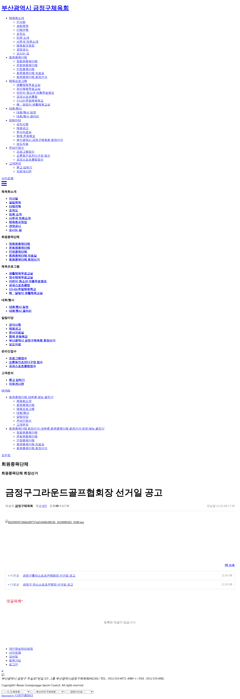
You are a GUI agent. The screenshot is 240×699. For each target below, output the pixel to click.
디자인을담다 (17, 695)
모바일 (13, 656)
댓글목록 (13, 601)
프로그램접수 (25, 151)
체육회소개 (16, 18)
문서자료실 (24, 132)
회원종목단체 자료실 (30, 73)
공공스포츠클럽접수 (30, 159)
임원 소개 (22, 37)
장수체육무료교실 (28, 88)
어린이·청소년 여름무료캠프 (35, 92)
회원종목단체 (18, 57)
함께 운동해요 (25, 136)
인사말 (21, 22)
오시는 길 (22, 53)
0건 (44, 505)
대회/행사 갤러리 (27, 116)
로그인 (13, 664)
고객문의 (15, 163)
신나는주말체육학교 (30, 100)
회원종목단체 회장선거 (31, 77)
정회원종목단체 (27, 61)
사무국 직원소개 (27, 41)
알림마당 (15, 120)
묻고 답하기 (24, 167)
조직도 (21, 33)
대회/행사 (15, 108)
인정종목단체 (25, 69)
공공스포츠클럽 (27, 96)
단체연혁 (22, 29)
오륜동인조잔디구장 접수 (33, 155)
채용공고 (22, 128)
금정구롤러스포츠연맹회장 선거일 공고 (49, 575)
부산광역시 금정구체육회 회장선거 (39, 140)
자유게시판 (24, 171)
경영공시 (22, 49)
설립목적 (22, 26)
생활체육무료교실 (28, 84)
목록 (231, 565)
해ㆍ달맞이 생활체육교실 (33, 104)
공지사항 (22, 124)
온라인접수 (16, 147)
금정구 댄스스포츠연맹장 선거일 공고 (48, 584)
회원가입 (15, 660)
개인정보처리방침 (21, 648)
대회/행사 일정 (26, 112)
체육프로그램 (18, 81)
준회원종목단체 (27, 65)
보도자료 (22, 143)
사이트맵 (15, 652)
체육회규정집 (25, 45)
